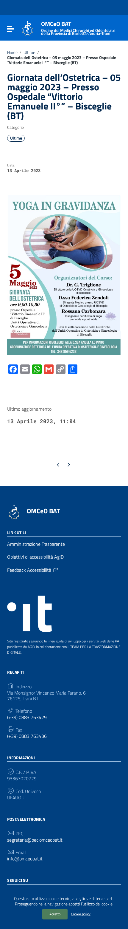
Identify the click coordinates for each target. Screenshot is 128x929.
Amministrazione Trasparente (36, 544)
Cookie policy (80, 914)
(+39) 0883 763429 (27, 717)
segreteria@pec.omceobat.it (35, 840)
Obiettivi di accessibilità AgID (35, 556)
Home (12, 52)
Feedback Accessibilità (29, 570)
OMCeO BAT (43, 511)
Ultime (29, 52)
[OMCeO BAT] (27, 27)
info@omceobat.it (25, 859)
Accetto (54, 914)
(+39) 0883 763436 (27, 736)
